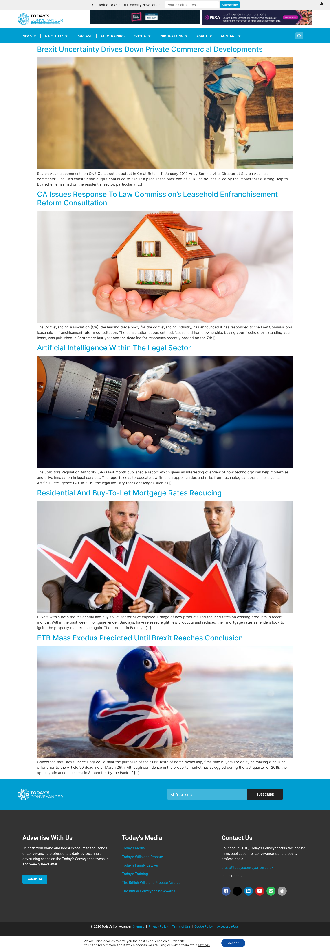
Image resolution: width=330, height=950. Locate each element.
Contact (228, 36)
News (27, 36)
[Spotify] (270, 891)
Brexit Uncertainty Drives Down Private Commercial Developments (150, 49)
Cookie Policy (203, 926)
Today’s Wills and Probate (142, 857)
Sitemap (138, 926)
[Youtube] (259, 891)
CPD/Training (113, 36)
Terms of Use (181, 926)
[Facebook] (226, 891)
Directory (54, 36)
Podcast (84, 36)
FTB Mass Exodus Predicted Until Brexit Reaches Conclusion (140, 637)
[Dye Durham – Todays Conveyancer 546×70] (145, 22)
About (201, 36)
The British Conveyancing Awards (148, 891)
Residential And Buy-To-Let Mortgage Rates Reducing (129, 492)
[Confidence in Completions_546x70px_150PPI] (257, 23)
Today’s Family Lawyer (140, 865)
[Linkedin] (248, 891)
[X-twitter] (237, 891)
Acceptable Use (227, 926)
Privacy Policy (158, 926)
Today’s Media (133, 848)
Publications (171, 36)
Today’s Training (135, 874)
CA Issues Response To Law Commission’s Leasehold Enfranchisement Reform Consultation (157, 198)
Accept (233, 943)
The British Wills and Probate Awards (151, 883)
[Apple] (282, 891)
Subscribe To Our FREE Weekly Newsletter (126, 5)
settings (204, 945)
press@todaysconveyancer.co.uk (247, 867)
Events (140, 36)
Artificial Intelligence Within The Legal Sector (114, 347)
